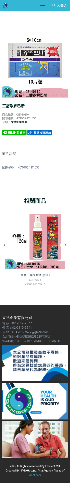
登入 (63, 5)
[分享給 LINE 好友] (14, 132)
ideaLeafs (35, 475)
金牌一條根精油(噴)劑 (35, 275)
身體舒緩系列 (19, 122)
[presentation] (4, 245)
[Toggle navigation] (42, 5)
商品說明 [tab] (9, 154)
